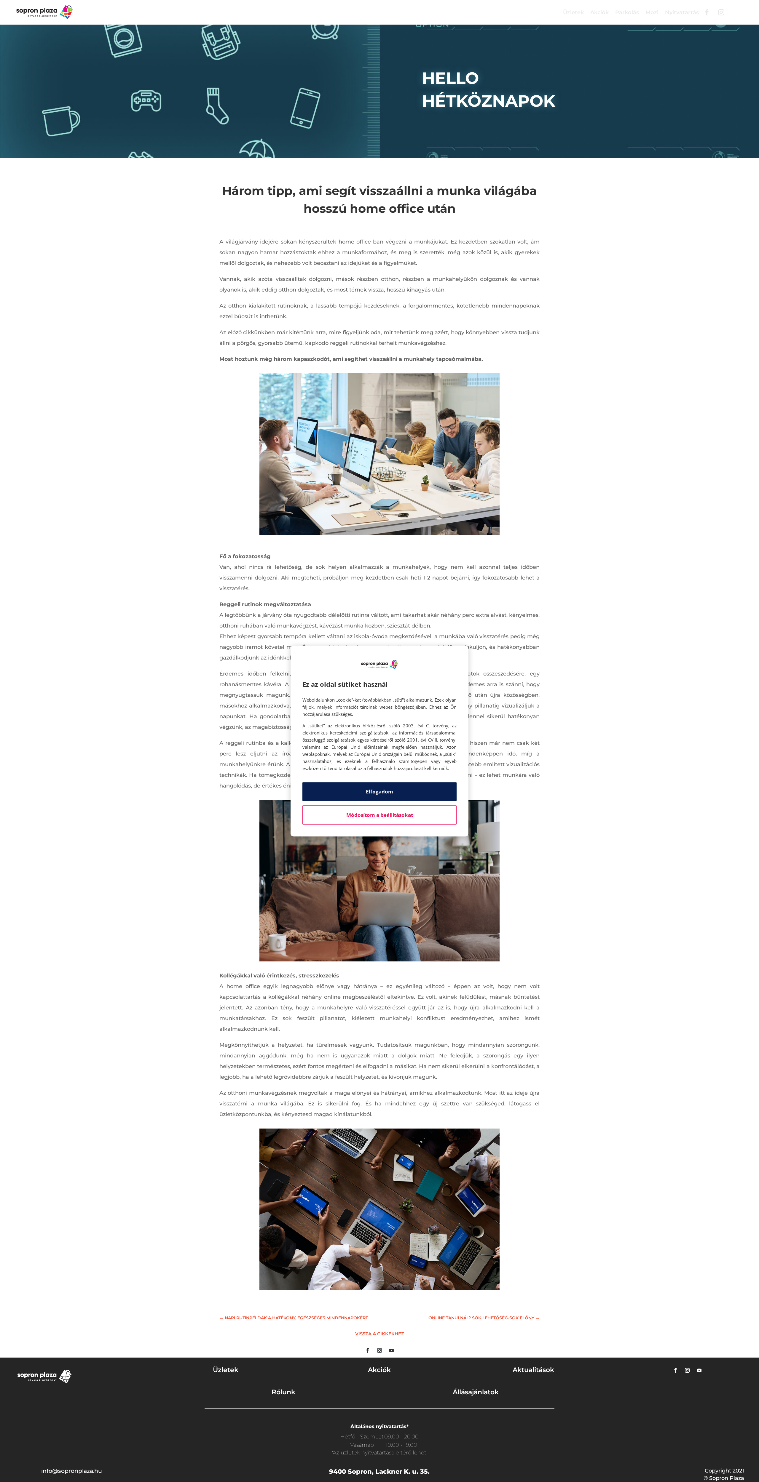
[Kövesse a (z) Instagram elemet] (379, 1350)
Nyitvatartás (682, 12)
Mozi (651, 12)
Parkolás (627, 12)
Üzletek (573, 12)
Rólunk (283, 1392)
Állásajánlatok (476, 1392)
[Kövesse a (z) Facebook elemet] (367, 1350)
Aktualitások (533, 1370)
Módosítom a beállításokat (379, 815)
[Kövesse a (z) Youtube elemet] (391, 1350)
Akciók (599, 12)
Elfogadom (379, 791)
